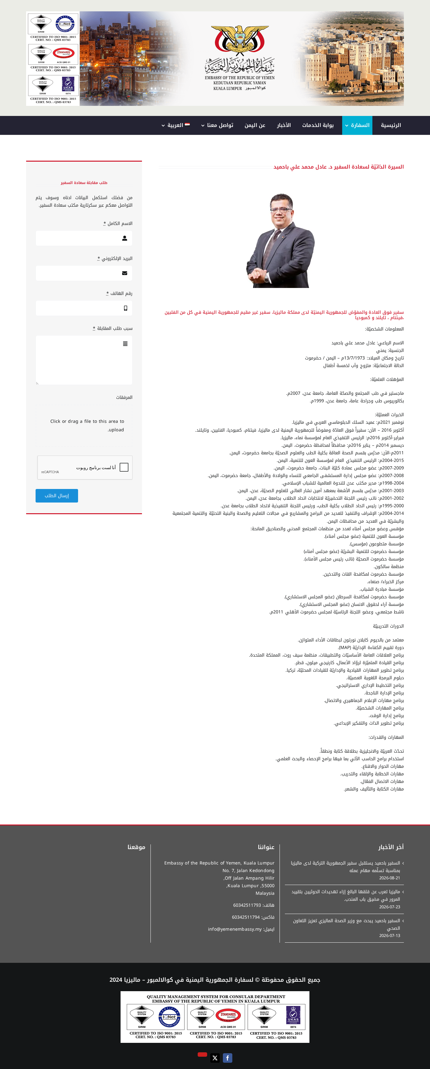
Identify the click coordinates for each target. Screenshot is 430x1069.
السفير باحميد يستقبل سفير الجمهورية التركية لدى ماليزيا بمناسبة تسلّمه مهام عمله (345, 867)
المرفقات (124, 397)
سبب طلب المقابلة (113, 328)
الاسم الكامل (118, 223)
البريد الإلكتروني (115, 258)
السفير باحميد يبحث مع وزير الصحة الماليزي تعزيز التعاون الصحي (346, 924)
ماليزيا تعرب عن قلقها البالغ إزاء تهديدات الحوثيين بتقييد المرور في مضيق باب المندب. (345, 895)
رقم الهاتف (119, 293)
